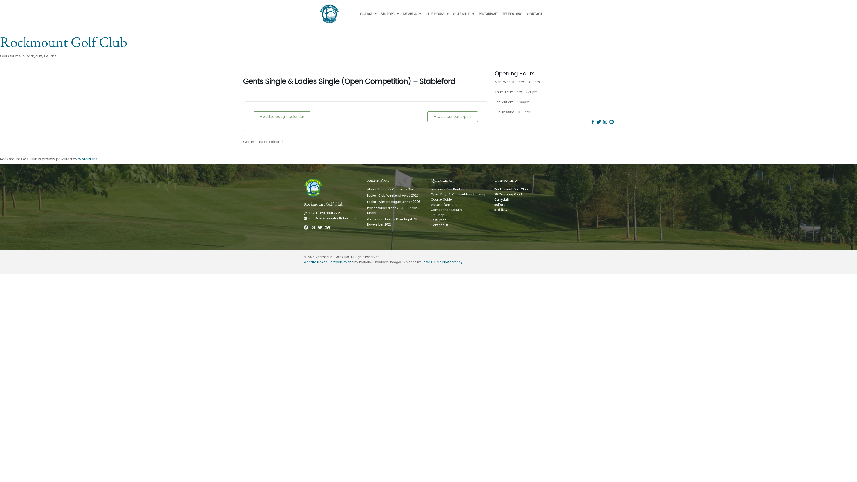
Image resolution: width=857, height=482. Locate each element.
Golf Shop (461, 14)
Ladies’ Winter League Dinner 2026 (393, 201)
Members (410, 14)
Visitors (388, 14)
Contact (535, 14)
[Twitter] (320, 227)
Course (366, 14)
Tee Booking (512, 14)
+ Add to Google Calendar (282, 116)
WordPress (87, 159)
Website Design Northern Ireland (329, 262)
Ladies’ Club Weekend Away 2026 (393, 195)
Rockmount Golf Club (63, 42)
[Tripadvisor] (327, 227)
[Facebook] (306, 227)
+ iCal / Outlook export (452, 116)
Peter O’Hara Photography (442, 262)
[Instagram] (313, 227)
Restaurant (488, 14)
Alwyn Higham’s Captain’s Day (390, 189)
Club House (435, 14)
